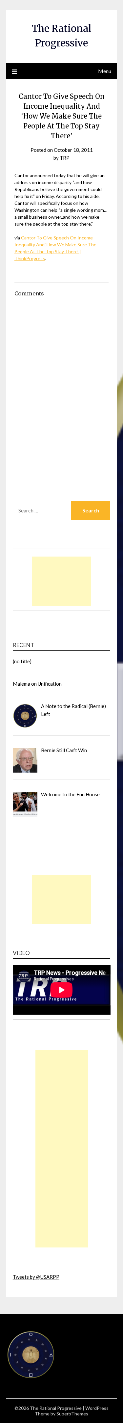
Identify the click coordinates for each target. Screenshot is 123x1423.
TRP (65, 158)
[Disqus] (61, 409)
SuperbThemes (72, 1413)
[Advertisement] (61, 581)
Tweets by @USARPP (36, 1277)
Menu (104, 71)
